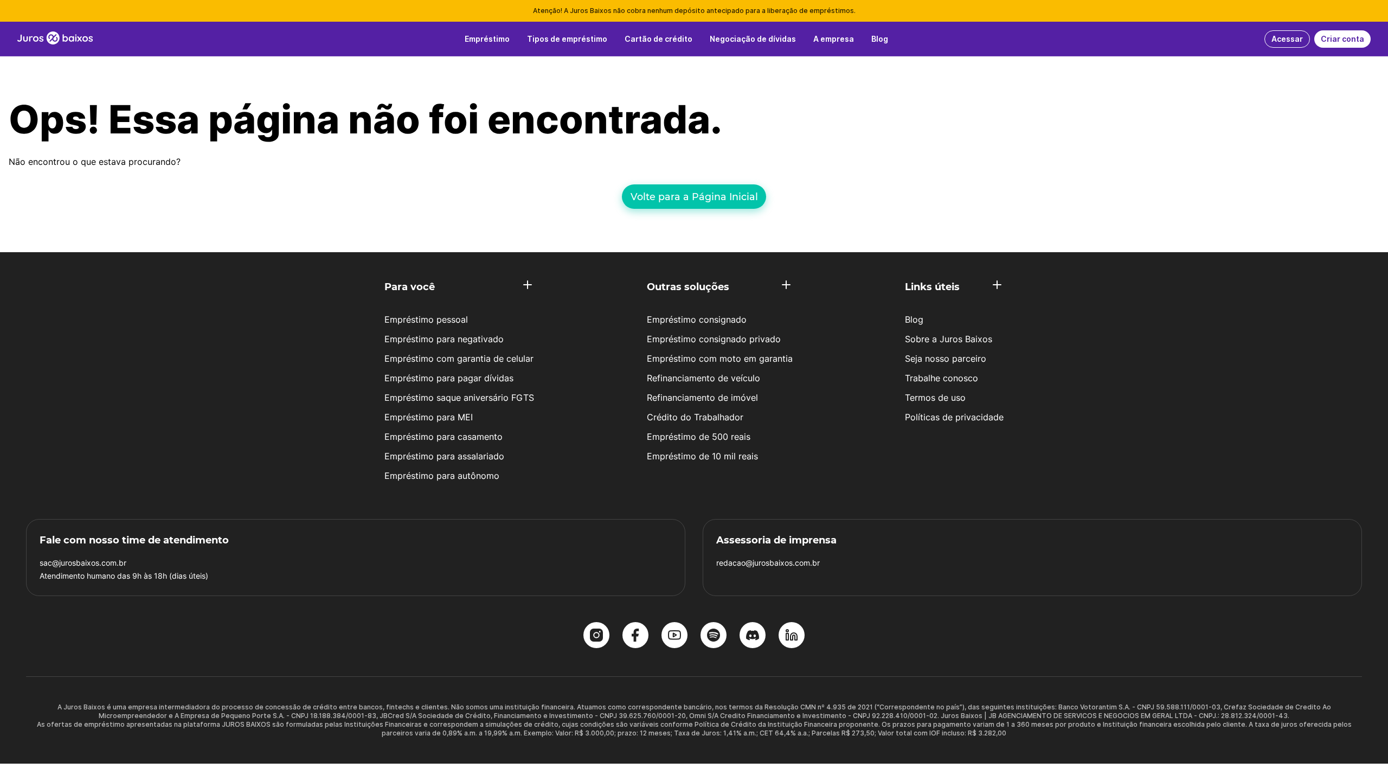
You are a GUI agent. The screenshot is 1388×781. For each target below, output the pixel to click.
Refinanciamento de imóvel (702, 397)
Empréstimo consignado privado (714, 339)
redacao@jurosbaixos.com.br (768, 562)
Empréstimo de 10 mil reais (702, 456)
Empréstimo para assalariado (444, 456)
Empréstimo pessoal (426, 319)
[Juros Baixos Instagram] (596, 636)
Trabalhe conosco (941, 378)
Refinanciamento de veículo (703, 378)
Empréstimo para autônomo (441, 475)
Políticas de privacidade (954, 417)
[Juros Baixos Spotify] (714, 636)
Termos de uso (935, 397)
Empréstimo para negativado (444, 339)
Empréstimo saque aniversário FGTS (459, 397)
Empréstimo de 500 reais (698, 436)
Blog (914, 319)
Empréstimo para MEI (428, 417)
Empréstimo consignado (697, 319)
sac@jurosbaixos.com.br (83, 562)
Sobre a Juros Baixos (948, 339)
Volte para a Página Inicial (694, 196)
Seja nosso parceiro (945, 358)
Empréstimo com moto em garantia (720, 358)
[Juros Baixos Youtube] (674, 636)
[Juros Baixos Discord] (753, 636)
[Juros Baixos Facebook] (635, 636)
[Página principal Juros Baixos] (55, 39)
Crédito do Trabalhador (695, 417)
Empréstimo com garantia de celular (459, 358)
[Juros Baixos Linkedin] (792, 636)
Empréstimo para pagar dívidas (448, 378)
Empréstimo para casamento (443, 436)
